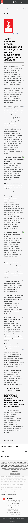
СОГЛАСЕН (15, 474)
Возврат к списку (9, 440)
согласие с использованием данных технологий (16, 470)
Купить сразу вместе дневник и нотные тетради (13, 338)
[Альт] (2, 2)
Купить (6, 263)
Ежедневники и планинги (12, 163)
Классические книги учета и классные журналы (13, 311)
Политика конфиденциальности (8, 494)
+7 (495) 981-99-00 (16, 504)
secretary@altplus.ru (15, 505)
